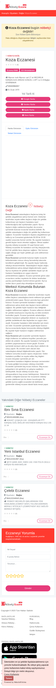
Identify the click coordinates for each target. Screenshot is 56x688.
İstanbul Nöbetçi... (9, 619)
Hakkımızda (34, 623)
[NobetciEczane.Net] (15, 6)
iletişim (33, 38)
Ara (5, 437)
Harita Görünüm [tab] (14, 128)
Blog (31, 619)
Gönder (28, 588)
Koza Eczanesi (31, 13)
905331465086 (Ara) (15, 417)
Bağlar (21, 13)
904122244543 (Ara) (15, 498)
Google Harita (29, 99)
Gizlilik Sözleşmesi (37, 630)
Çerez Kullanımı (11, 674)
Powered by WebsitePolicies (15, 682)
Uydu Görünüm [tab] (32, 128)
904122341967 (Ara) (15, 459)
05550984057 (13, 86)
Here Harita (29, 115)
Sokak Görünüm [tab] (14, 133)
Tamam (9, 678)
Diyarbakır (14, 13)
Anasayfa (5, 13)
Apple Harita (29, 110)
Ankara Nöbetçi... (9, 623)
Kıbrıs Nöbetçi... (8, 627)
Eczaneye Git (44, 437)
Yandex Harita (29, 104)
